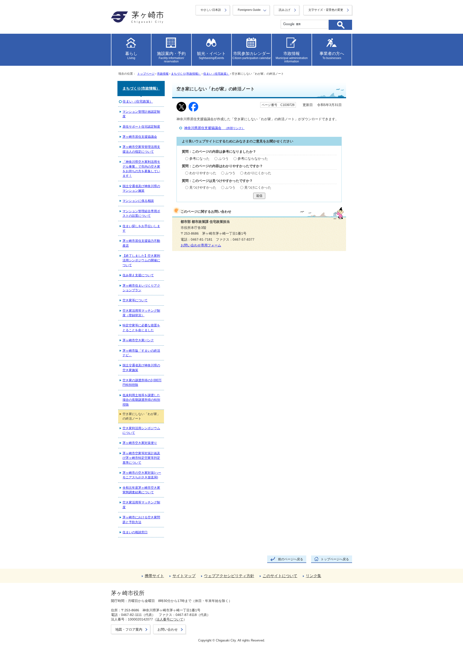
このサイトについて (280, 576)
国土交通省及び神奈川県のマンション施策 (141, 188)
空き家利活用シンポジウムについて (141, 430)
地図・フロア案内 (128, 629)
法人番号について (169, 619)
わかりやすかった (202, 173)
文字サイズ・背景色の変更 (325, 10)
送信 (259, 196)
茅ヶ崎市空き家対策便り (140, 443)
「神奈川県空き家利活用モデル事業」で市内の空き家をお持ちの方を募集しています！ (141, 169)
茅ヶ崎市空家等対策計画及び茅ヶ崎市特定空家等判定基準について (141, 457)
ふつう (223, 158)
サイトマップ (184, 576)
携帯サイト (154, 576)
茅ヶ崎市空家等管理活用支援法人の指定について (141, 149)
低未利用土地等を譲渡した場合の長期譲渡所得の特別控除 (141, 399)
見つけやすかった (202, 187)
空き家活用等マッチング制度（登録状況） (141, 313)
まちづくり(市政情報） (186, 73)
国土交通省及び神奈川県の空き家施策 (141, 367)
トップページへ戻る (335, 559)
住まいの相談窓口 (135, 532)
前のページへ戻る (290, 559)
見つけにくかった (257, 187)
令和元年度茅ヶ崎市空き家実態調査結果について (141, 490)
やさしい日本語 (211, 10)
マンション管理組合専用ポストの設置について (141, 213)
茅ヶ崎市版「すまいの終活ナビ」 (141, 353)
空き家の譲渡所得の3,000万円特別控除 (142, 382)
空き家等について (135, 300)
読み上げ (284, 10)
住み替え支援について (138, 275)
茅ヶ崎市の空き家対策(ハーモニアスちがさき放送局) (142, 475)
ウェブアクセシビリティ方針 (229, 576)
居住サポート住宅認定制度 (141, 126)
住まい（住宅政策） (216, 73)
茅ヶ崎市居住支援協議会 (140, 137)
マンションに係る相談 (138, 201)
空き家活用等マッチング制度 (141, 505)
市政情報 (163, 73)
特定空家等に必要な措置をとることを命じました (141, 328)
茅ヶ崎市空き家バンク (138, 340)
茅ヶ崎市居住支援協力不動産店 (141, 243)
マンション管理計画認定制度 (141, 114)
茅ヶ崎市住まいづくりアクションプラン (141, 288)
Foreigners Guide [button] (249, 10)
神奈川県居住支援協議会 (214, 128)
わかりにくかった (257, 173)
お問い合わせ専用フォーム (201, 245)
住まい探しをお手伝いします (141, 228)
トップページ (146, 73)
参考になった (199, 158)
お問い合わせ (167, 629)
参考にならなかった (253, 158)
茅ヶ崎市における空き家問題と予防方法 (141, 519)
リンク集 (313, 576)
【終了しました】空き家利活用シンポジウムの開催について (141, 260)
